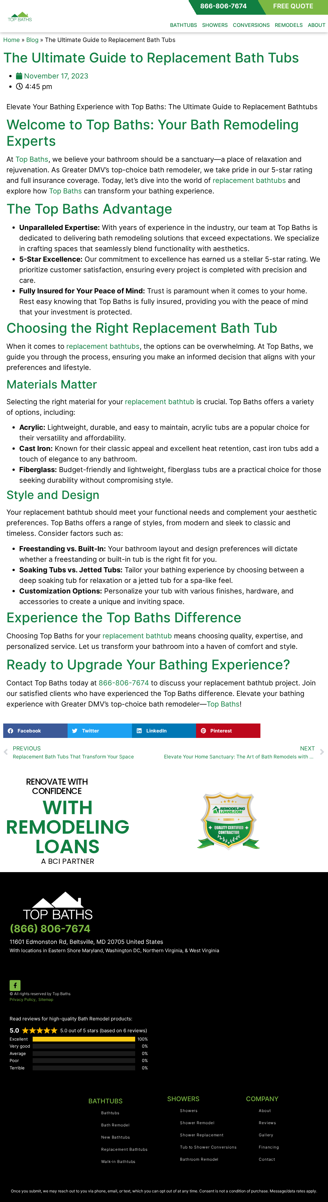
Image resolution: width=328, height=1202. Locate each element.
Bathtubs (183, 25)
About (316, 25)
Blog (32, 40)
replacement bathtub (159, 401)
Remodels (289, 25)
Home (11, 40)
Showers (215, 25)
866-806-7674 (223, 6)
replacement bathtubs (249, 180)
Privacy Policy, (23, 999)
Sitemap (45, 999)
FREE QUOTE (293, 6)
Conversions (251, 25)
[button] (35, 731)
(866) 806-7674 (50, 928)
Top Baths (31, 159)
